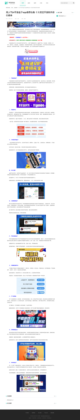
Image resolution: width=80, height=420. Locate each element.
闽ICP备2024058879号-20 (45, 415)
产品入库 (46, 412)
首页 (23, 3)
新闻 (29, 3)
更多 (54, 396)
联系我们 (33, 412)
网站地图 (52, 412)
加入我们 (40, 412)
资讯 (12, 7)
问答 (41, 3)
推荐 (35, 3)
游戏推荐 (15, 7)
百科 (47, 3)
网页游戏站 (8, 7)
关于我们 (27, 412)
